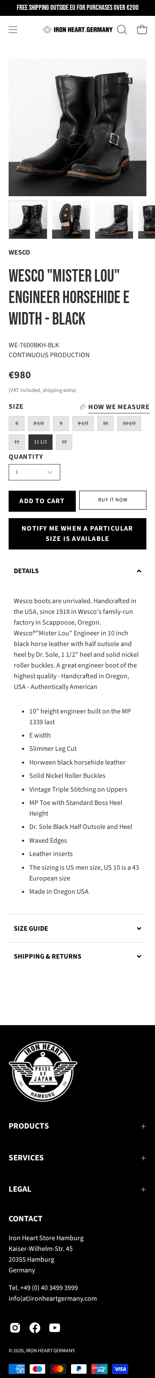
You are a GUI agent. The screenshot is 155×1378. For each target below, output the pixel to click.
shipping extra (58, 390)
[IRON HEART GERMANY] (78, 29)
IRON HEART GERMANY (50, 1350)
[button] (121, 30)
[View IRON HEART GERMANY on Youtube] (54, 1327)
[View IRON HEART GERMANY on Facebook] (34, 1327)
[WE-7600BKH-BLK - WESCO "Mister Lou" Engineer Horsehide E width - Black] (28, 219)
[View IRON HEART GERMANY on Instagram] (15, 1327)
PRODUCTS (29, 1126)
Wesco (19, 252)
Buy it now (112, 500)
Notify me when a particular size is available (77, 533)
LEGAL (20, 1189)
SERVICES (26, 1158)
